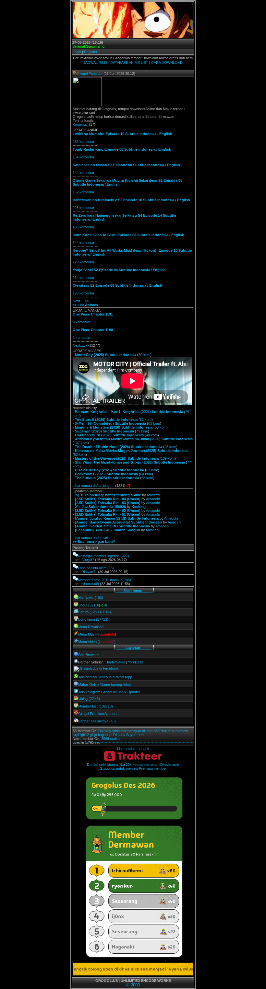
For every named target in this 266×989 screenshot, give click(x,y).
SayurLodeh (135, 735)
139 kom (168, 458)
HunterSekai (115, 662)
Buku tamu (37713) (93, 619)
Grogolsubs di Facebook (99, 668)
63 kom (154, 423)
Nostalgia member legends (99, 556)
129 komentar (83, 262)
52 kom (80, 454)
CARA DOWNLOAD (167, 62)
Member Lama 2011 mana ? (100, 580)
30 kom (144, 355)
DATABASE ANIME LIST (129, 62)
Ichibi (116, 731)
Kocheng (139, 507)
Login (77, 52)
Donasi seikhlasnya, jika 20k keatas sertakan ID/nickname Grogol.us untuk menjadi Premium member (133, 766)
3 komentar (82, 322)
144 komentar (83, 173)
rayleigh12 (81, 735)
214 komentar (83, 278)
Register (90, 52)
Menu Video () (96, 642)
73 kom (142, 431)
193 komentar (83, 293)
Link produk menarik (133, 749)
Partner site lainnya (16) (97, 721)
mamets (181, 731)
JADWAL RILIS (95, 62)
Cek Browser (88, 655)
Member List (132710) (95, 706)
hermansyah (131, 731)
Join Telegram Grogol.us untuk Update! (109, 692)
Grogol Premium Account (97, 714)
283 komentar (83, 142)
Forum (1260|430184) (95, 612)
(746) (127, 580)
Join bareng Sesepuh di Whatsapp (105, 677)
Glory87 (87, 560)
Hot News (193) (90, 598)
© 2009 (133, 985)
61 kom (152, 470)
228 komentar (83, 208)
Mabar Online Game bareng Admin (105, 684)
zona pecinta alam (92, 568)
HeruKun (168, 731)
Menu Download (90, 627)
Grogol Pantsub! (90, 73)
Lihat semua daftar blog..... (93, 486)
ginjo (93, 735)
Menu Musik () (97, 634)
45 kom (170, 447)
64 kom (146, 474)
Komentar (80, 124)
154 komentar (83, 157)
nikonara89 (90, 584)
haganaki (105, 735)
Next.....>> (81, 301)
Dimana (119, 735)
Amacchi (153, 495)
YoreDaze (135, 662)
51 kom (145, 419)
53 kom (147, 478)
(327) (125, 556)
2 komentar (82, 337)
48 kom (152, 435)
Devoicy (104, 731)
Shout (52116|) (92, 605)
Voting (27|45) (89, 699)
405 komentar (83, 227)
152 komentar (83, 192)
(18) (110, 568)
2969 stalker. (111, 739)
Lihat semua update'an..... (93, 538)
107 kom (81, 443)
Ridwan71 (89, 572)
